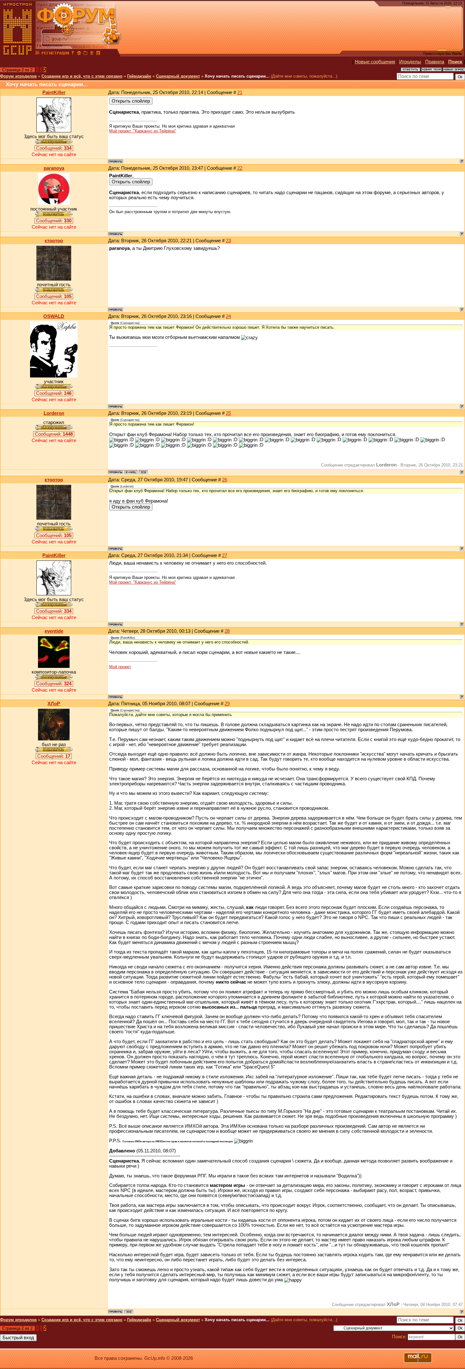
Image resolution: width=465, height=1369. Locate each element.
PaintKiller (53, 92)
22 (239, 168)
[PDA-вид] (92, 53)
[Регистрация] (55, 53)
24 (228, 316)
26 (224, 479)
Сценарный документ (178, 76)
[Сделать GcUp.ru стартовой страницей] (79, 53)
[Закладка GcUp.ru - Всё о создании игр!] (85, 53)
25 (228, 413)
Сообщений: (53, 148)
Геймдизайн (139, 76)
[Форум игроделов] (37, 53)
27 (224, 555)
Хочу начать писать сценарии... (237, 76)
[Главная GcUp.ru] (17, 53)
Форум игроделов (18, 76)
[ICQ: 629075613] (143, 472)
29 (227, 703)
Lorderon (54, 413)
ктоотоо (54, 240)
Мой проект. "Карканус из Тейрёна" (142, 131)
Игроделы (410, 61)
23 (228, 240)
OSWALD (53, 316)
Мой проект (120, 666)
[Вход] (73, 53)
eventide (54, 631)
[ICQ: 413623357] (128, 1312)
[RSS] (98, 53)
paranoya (54, 168)
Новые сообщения (375, 61)
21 (239, 92)
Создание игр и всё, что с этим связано (81, 76)
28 (227, 631)
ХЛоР (53, 703)
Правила (434, 61)
